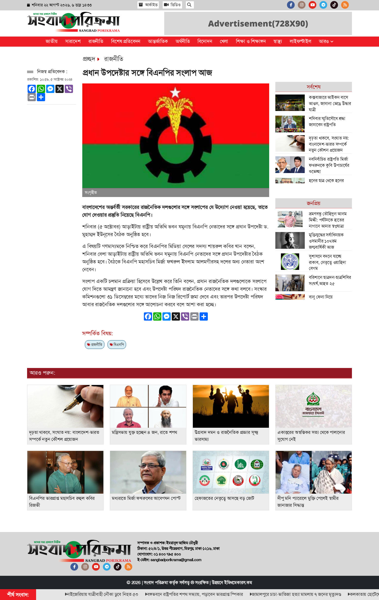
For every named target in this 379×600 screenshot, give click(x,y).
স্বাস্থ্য (277, 41)
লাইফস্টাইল (300, 41)
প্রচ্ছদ (89, 59)
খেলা (224, 41)
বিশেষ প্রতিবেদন (125, 41)
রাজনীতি (95, 41)
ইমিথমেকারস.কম (238, 582)
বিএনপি (118, 344)
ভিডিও (175, 4)
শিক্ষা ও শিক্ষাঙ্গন (251, 41)
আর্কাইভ (151, 4)
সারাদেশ (73, 41)
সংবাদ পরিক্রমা (156, 582)
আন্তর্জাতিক (158, 41)
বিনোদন (204, 41)
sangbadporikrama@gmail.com (176, 559)
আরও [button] (324, 41)
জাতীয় (51, 41)
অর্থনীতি (183, 41)
